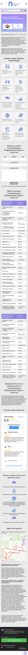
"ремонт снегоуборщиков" (20, 34)
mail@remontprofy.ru (10, 647)
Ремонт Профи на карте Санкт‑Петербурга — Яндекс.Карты (14, 468)
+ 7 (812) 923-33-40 (14, 640)
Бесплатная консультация (8, 645)
